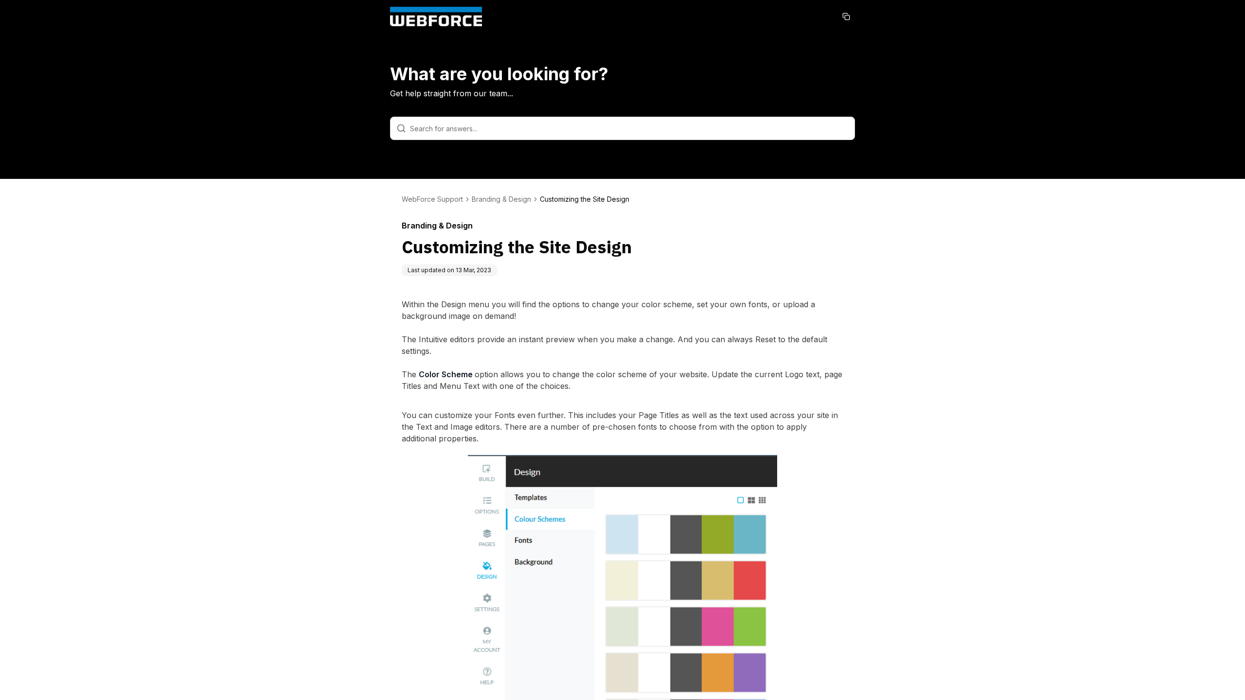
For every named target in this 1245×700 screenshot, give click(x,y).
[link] (584, 199)
